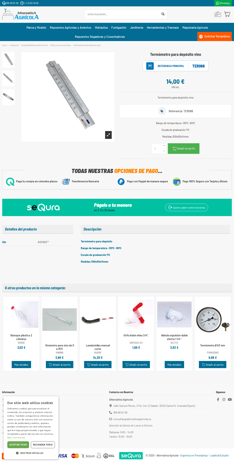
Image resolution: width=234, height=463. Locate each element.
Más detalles (21, 364)
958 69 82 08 (11, 3)
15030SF (97, 352)
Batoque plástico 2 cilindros (21, 336)
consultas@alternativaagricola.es (132, 419)
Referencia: (167, 66)
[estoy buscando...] (163, 14)
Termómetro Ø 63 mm (212, 345)
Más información (16, 437)
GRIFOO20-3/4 (136, 342)
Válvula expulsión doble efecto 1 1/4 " (174, 336)
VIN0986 (59, 352)
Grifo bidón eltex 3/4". (136, 335)
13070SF (21, 342)
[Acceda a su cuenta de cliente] (218, 14)
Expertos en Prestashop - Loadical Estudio (204, 455)
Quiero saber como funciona (189, 207)
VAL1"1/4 (174, 342)
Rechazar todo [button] (43, 444)
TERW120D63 (213, 352)
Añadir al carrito (186, 148)
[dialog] (31, 427)
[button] (31, 453)
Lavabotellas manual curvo (98, 346)
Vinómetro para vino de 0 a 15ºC (59, 346)
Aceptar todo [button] (18, 444)
